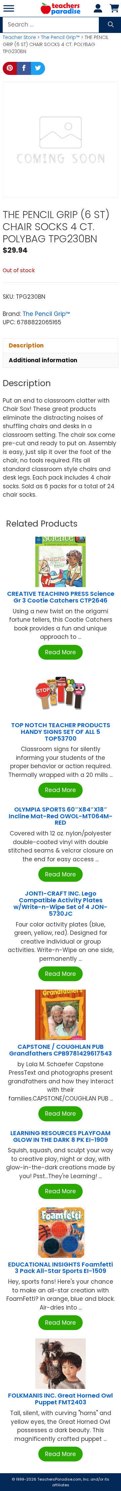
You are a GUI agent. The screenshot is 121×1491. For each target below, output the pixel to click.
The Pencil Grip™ (60, 37)
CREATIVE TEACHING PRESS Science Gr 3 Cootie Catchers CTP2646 (60, 597)
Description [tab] (26, 345)
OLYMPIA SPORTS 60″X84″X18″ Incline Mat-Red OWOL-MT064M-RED (61, 816)
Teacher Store (19, 37)
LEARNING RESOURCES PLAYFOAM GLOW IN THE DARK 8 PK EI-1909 (60, 1136)
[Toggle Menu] (8, 8)
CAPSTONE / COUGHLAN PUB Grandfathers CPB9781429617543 (60, 1050)
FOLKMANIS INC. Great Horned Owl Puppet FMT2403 (60, 1398)
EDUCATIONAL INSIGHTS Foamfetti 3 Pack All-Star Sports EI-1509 (60, 1267)
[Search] (111, 25)
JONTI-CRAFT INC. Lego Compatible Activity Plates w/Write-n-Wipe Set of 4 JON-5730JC (60, 903)
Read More (60, 652)
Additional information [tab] (43, 360)
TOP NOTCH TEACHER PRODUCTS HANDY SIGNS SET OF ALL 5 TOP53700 (60, 732)
